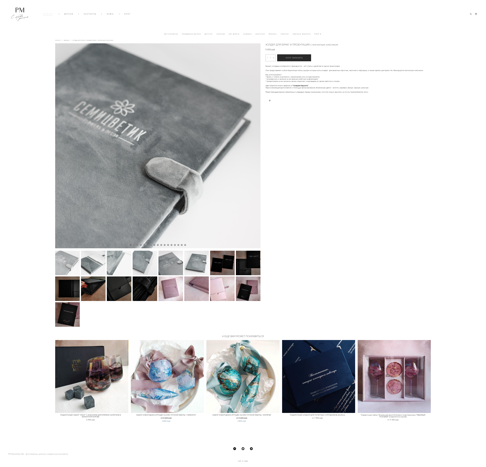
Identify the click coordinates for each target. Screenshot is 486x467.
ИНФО (110, 14)
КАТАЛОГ (48, 14)
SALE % (318, 34)
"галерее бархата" (300, 86)
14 (175, 245)
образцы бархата (302, 34)
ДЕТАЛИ (68, 14)
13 (171, 245)
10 (161, 245)
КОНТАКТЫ (90, 14)
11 (164, 245)
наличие (221, 34)
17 (185, 245)
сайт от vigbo (243, 461)
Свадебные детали (191, 34)
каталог (58, 40)
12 (168, 245)
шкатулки (260, 34)
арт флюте (234, 34)
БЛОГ (128, 14)
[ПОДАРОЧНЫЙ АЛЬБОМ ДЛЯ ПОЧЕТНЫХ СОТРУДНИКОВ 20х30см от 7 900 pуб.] (318, 376)
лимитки (285, 34)
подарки (247, 34)
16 (182, 245)
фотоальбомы (171, 34)
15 (178, 245)
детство (209, 34)
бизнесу (273, 34)
